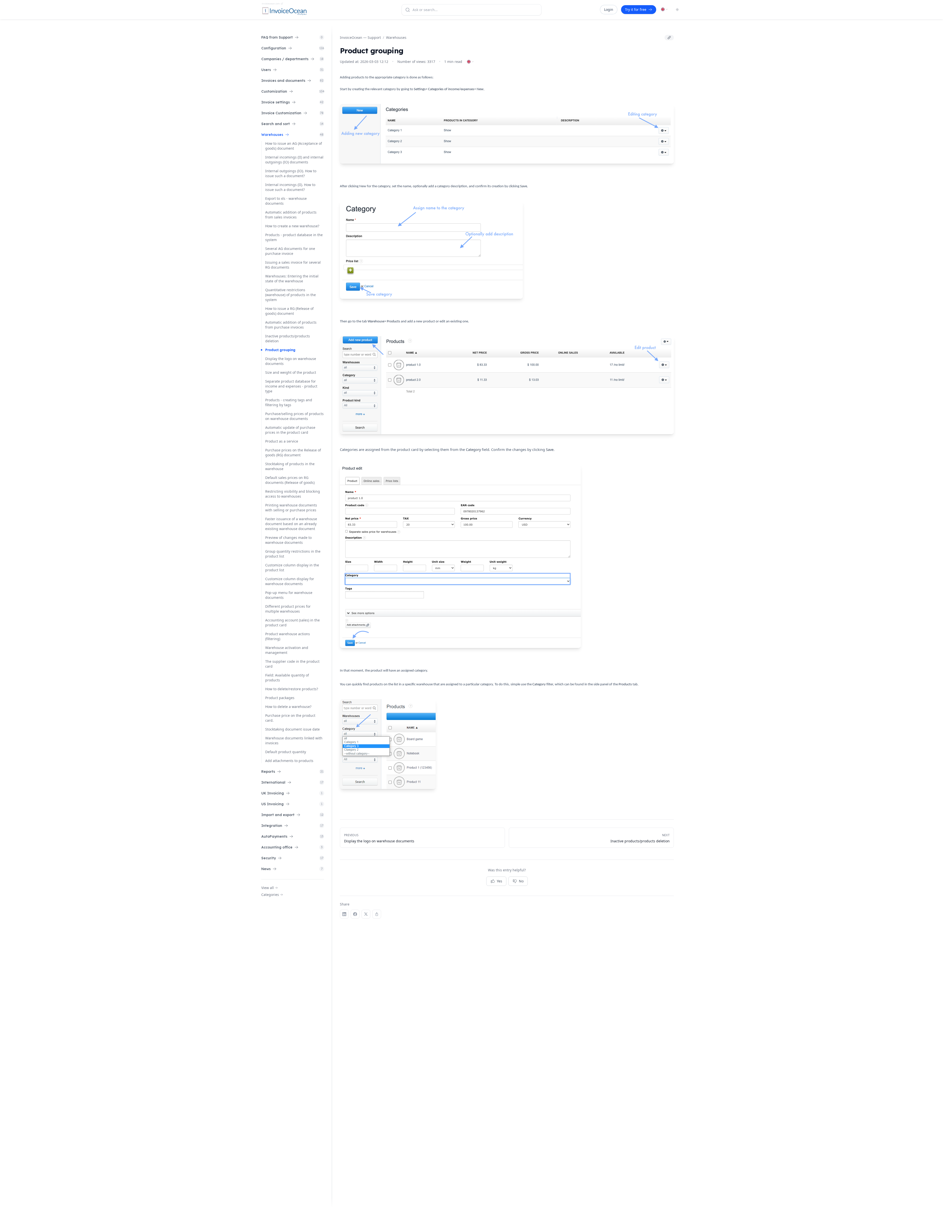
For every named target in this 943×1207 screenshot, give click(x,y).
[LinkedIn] (344, 914)
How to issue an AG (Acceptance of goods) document (293, 146)
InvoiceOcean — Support (360, 37)
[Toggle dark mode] (677, 9)
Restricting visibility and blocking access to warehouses (292, 494)
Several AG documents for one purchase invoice (290, 251)
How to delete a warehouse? (288, 706)
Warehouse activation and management (286, 650)
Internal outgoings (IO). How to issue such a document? (290, 173)
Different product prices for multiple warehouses (288, 609)
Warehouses (396, 37)
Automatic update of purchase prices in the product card (290, 430)
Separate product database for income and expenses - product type (291, 386)
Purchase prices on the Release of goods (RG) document (293, 452)
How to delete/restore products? (291, 689)
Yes (499, 881)
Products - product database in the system (294, 237)
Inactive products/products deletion (287, 338)
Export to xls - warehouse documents (286, 201)
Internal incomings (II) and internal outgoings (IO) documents (294, 159)
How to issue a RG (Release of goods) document (289, 311)
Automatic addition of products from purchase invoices (291, 325)
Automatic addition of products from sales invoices (291, 214)
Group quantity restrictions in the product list (292, 554)
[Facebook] (355, 914)
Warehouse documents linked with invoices (293, 740)
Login (608, 9)
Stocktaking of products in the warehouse (290, 466)
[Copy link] (669, 37)
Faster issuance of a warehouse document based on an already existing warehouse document (291, 524)
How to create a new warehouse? (292, 226)
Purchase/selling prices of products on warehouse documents (294, 416)
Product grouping (280, 349)
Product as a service (281, 441)
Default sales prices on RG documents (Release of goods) (290, 480)
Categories (270, 894)
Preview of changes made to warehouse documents (288, 540)
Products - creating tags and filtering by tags (288, 402)
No (521, 881)
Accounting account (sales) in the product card (292, 622)
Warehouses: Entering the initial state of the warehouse (292, 278)
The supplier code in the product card (292, 664)
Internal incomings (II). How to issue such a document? (290, 187)
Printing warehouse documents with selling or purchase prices (291, 507)
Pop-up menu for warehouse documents (288, 595)
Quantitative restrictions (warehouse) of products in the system (290, 294)
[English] (664, 9)
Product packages (279, 697)
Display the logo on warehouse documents (290, 361)
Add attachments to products (289, 760)
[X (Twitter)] (365, 914)
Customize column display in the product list (292, 567)
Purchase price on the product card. (290, 718)
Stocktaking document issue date (292, 729)
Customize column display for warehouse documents (289, 581)
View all (267, 887)
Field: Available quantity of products (287, 677)
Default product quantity (285, 751)
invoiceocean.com (271, 3)
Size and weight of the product (290, 372)
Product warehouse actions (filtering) (287, 636)
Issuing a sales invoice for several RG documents (293, 265)
